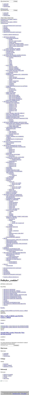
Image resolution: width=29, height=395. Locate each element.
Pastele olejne (12, 206)
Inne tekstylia (12, 219)
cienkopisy (11, 75)
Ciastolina (11, 211)
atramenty (11, 57)
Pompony (11, 119)
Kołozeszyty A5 (12, 164)
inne (10, 111)
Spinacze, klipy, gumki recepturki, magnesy (18, 44)
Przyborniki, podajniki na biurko (16, 43)
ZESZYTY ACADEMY (11, 192)
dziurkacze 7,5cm (13, 110)
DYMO (11, 39)
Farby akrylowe (12, 131)
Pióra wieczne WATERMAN (15, 99)
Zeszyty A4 (11, 181)
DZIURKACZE (10, 51)
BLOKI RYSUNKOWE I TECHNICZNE (15, 146)
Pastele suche (12, 207)
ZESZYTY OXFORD (11, 193)
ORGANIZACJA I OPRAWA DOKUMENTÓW (14, 252)
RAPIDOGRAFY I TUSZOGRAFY (14, 139)
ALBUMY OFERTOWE (12, 257)
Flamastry (11, 201)
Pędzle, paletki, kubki (14, 126)
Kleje (10, 232)
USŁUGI (5, 264)
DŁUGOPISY (9, 65)
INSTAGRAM (6, 30)
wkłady (10, 64)
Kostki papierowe (13, 161)
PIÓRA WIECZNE (10, 93)
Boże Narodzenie (10, 142)
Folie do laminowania (14, 256)
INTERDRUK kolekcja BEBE (13, 198)
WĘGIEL (8, 140)
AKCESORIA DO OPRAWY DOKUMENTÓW (13, 254)
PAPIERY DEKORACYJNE (12, 117)
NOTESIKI (8, 167)
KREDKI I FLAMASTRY (12, 199)
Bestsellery (5, 28)
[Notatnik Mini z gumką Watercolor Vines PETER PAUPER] (14, 326)
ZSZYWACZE (9, 53)
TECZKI (8, 260)
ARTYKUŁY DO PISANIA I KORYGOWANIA (14, 55)
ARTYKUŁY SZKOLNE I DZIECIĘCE (12, 194)
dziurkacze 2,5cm (13, 105)
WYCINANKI (9, 179)
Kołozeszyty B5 (12, 166)
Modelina (11, 214)
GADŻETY (6, 247)
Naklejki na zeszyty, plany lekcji (16, 233)
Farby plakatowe (12, 132)
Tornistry (11, 225)
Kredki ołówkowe (13, 203)
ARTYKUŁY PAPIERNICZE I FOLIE (12, 145)
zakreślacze (11, 84)
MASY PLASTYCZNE (11, 210)
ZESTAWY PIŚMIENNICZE (13, 100)
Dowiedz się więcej (16, 393)
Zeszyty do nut (12, 190)
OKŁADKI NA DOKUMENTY (13, 259)
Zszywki (11, 47)
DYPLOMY (9, 153)
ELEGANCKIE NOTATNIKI (13, 154)
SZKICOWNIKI (10, 177)
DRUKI (5, 238)
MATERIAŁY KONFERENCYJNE (11, 248)
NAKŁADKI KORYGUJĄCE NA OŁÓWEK (16, 86)
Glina (10, 212)
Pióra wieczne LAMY (14, 95)
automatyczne (12, 88)
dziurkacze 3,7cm (13, 106)
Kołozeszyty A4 (12, 163)
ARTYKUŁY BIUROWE (9, 37)
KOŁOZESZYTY (10, 162)
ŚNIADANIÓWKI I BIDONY (13, 237)
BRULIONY (9, 148)
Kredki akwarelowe (13, 202)
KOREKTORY (9, 73)
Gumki (10, 229)
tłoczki (10, 62)
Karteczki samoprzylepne (14, 158)
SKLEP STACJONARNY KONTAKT (12, 32)
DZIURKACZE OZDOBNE (12, 102)
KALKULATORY (10, 52)
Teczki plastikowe (13, 263)
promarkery (11, 83)
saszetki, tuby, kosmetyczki (18, 223)
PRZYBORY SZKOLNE (12, 226)
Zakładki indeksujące (16, 159)
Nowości (5, 27)
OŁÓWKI (8, 87)
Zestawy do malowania (14, 208)
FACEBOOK (6, 29)
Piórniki (11, 220)
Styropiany (11, 121)
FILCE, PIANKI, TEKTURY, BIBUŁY (15, 113)
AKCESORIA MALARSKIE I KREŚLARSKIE (17, 123)
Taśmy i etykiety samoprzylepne (16, 46)
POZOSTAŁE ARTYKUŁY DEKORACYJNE (17, 118)
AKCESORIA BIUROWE (12, 38)
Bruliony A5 (12, 150)
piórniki (13, 221)
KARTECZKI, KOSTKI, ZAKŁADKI (15, 157)
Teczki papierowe (13, 261)
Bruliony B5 (12, 152)
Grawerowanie (9, 265)
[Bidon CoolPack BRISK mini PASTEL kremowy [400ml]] (14, 310)
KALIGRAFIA (9, 135)
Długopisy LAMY (13, 66)
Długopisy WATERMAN (14, 69)
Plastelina (11, 215)
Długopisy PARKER (13, 68)
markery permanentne (14, 80)
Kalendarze (11, 173)
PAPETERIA (9, 168)
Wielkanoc (8, 144)
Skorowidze (11, 176)
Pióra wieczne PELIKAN (14, 97)
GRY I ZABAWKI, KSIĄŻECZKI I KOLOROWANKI (14, 196)
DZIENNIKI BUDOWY (12, 242)
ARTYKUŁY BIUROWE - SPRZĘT (11, 50)
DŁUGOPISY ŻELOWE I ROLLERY (15, 70)
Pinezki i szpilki (12, 42)
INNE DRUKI (9, 246)
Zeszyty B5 (11, 189)
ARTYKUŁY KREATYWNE (10, 101)
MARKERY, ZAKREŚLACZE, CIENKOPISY (17, 74)
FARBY (8, 130)
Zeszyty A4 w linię (16, 184)
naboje (10, 61)
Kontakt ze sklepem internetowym (11, 34)
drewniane (11, 91)
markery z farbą (12, 82)
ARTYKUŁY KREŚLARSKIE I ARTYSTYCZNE (15, 122)
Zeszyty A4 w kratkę (16, 183)
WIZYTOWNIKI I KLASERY (13, 48)
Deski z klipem (12, 251)
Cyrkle (10, 228)
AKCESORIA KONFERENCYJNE (14, 250)
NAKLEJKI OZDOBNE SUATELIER (15, 115)
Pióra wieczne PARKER (14, 96)
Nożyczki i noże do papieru (15, 40)
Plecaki (10, 224)
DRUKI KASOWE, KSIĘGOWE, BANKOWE (17, 239)
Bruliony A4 (12, 149)
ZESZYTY (8, 180)
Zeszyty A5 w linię (16, 188)
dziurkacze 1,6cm (13, 104)
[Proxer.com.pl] (4, 8)
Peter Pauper (12, 155)
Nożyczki (11, 234)
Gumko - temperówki (14, 230)
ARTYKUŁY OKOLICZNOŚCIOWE (12, 141)
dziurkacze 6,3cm (13, 109)
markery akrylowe (13, 77)
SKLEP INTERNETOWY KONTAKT (12, 25)
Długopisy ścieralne (13, 71)
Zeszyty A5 (11, 185)
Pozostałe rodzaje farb (14, 133)
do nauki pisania (12, 90)
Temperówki (12, 235)
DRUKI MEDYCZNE (11, 241)
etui (10, 59)
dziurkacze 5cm (12, 108)
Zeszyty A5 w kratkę (16, 186)
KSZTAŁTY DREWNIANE (12, 114)
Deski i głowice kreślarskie (15, 124)
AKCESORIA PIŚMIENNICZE (13, 56)
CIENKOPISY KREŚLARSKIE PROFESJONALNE (13, 128)
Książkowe (14, 175)
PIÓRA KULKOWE (11, 92)
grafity (10, 60)
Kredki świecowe (13, 204)
